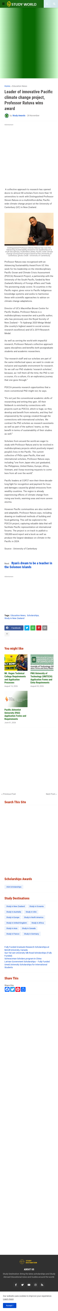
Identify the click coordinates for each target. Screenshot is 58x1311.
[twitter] (22, 1284)
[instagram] (35, 1284)
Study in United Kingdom (16, 923)
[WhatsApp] (32, 627)
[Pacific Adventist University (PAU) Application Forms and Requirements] (16, 699)
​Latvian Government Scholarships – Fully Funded (27, 961)
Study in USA (31, 912)
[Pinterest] (38, 627)
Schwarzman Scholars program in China (22, 958)
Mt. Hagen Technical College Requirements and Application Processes (15, 678)
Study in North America (33, 917)
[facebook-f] (15, 1284)
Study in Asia (11, 928)
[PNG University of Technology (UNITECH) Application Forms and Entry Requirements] (42, 662)
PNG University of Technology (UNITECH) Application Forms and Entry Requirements (41, 678)
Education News (19, 86)
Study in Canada (29, 928)
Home (7, 86)
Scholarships (33, 615)
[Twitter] (26, 627)
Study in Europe (12, 917)
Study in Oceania (36, 906)
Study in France (12, 934)
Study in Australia (13, 912)
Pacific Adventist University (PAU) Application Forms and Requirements (15, 714)
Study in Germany (31, 934)
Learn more (8, 1299)
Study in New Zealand (14, 618)
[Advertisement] (29, 45)
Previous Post (9, 794)
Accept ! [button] (9, 1305)
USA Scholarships (13, 887)
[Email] (44, 627)
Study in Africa (38, 923)
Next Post (50, 794)
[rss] (42, 1284)
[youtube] (29, 1284)
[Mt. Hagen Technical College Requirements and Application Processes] (16, 662)
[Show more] (7, 633)
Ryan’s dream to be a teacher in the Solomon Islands (28, 565)
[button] (3, 3)
